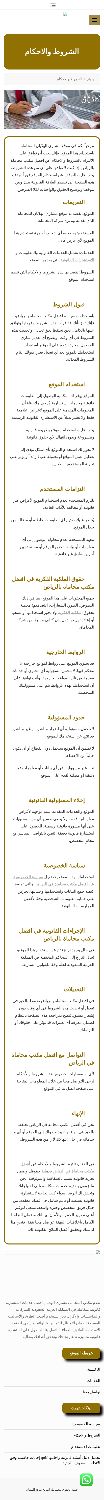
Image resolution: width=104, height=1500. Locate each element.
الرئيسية (93, 1369)
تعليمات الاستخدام (85, 1447)
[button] (95, 21)
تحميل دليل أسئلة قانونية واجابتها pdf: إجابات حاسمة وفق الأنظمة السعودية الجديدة (55, 1460)
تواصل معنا (91, 1392)
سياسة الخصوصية (85, 1424)
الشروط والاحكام (86, 1435)
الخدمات (93, 1381)
